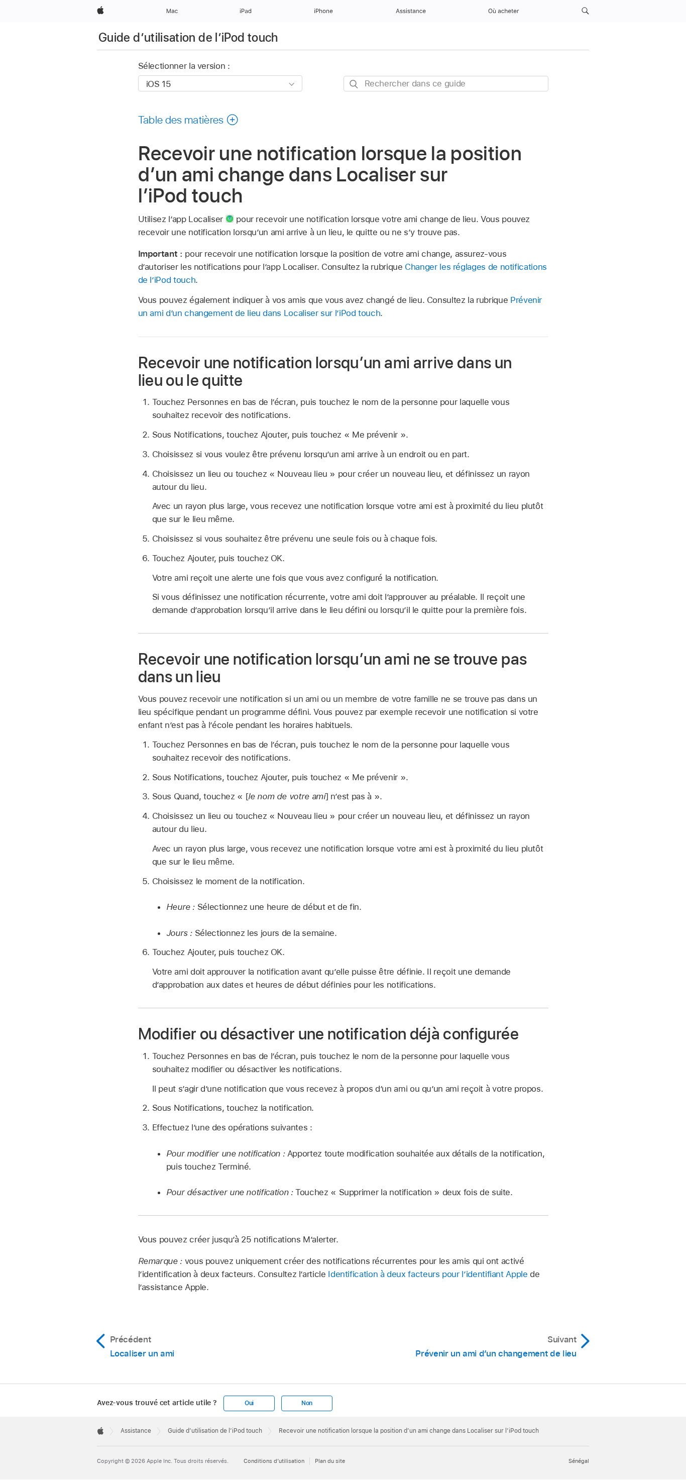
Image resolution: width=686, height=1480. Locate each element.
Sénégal (578, 1460)
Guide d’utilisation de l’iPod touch (188, 37)
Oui (249, 1403)
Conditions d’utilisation (274, 1460)
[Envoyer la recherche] (354, 84)
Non (306, 1403)
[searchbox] (446, 83)
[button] (585, 11)
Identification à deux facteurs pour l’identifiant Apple (427, 1274)
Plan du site (330, 1460)
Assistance (136, 1430)
